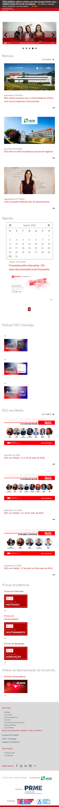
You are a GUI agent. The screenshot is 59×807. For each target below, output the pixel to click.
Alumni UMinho (10, 725)
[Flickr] (35, 766)
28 (42, 252)
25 (23, 252)
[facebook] (17, 766)
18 (23, 248)
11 (23, 244)
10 (16, 244)
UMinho (7, 712)
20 (36, 248)
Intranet (7, 720)
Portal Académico (11, 717)
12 (29, 244)
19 (29, 248)
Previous (6, 34)
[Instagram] (31, 766)
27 (36, 252)
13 (36, 244)
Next (52, 34)
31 (16, 256)
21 (42, 248)
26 (29, 252)
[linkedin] (26, 766)
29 (49, 252)
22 (49, 248)
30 (10, 256)
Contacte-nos (9, 753)
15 (49, 244)
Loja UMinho (9, 727)
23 (10, 252)
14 (42, 244)
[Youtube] (22, 766)
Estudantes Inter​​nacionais (14, 722)
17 (16, 248)
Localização (8, 755)
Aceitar (35, 6)
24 (16, 252)
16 (10, 248)
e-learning (8, 715)
